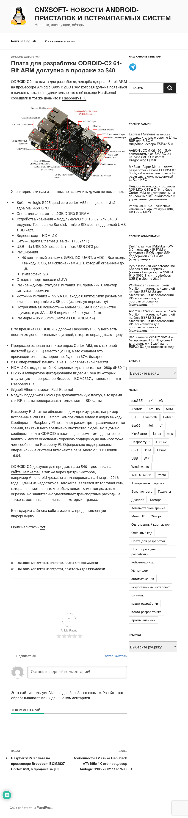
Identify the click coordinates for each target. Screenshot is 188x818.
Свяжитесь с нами (60, 41)
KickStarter (139, 433)
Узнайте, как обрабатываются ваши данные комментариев (67, 695)
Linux (157, 433)
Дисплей (137, 499)
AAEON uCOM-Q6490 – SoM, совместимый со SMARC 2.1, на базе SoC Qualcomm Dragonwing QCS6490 (150, 155)
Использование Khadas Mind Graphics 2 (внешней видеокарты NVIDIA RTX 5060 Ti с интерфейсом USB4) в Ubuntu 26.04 (152, 272)
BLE (134, 417)
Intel (150, 425)
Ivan (37, 56)
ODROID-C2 (21, 81)
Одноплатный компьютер (150, 524)
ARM (169, 408)
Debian (168, 417)
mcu (170, 433)
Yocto (162, 474)
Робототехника (142, 562)
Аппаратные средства (47, 563)
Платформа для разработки (85, 569)
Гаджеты (164, 491)
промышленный (143, 620)
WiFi (147, 458)
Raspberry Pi (140, 441)
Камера (156, 499)
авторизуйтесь (115, 655)
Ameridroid (38, 477)
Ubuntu (162, 450)
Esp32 (136, 425)
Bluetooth (150, 417)
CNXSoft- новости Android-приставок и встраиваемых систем (103, 13)
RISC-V (161, 441)
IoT (161, 425)
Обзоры (156, 516)
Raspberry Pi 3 (74, 98)
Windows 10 (140, 466)
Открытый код (141, 532)
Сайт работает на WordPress (31, 807)
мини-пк (137, 595)
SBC (134, 450)
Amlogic (23, 569)
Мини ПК (138, 516)
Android (137, 408)
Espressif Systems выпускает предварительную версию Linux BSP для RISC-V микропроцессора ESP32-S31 (153, 139)
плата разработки (144, 603)
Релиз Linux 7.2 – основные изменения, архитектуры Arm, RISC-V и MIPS (151, 208)
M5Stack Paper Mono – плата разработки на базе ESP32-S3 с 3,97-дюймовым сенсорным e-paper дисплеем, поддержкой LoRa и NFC (153, 173)
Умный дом (139, 570)
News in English (23, 41)
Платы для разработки (81, 563)
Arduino (154, 408)
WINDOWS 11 (141, 474)
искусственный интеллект (150, 587)
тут (42, 527)
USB (134, 458)
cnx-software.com (55, 510)
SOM (147, 450)
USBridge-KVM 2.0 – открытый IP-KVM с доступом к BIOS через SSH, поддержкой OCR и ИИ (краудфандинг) (151, 252)
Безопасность (141, 491)
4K (150, 400)
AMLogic (23, 563)
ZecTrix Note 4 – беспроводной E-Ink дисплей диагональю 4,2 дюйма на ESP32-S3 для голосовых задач (152, 342)
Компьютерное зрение (148, 507)
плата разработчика (146, 611)
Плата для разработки (148, 540)
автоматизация (142, 578)
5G (160, 400)
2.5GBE (137, 400)
